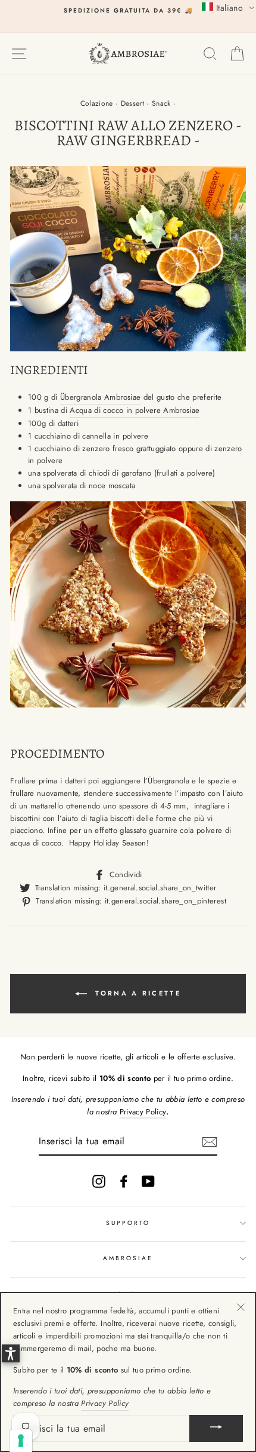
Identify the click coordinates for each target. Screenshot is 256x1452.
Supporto (128, 1222)
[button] (228, 7)
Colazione (96, 103)
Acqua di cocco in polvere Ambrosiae (134, 410)
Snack (161, 103)
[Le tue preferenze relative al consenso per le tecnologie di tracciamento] (21, 1440)
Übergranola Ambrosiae (100, 397)
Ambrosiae (128, 1258)
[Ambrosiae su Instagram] (98, 1180)
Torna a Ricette (136, 993)
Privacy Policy (143, 1111)
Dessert (132, 103)
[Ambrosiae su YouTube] (148, 1180)
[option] (128, 11)
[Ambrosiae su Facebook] (123, 1180)
